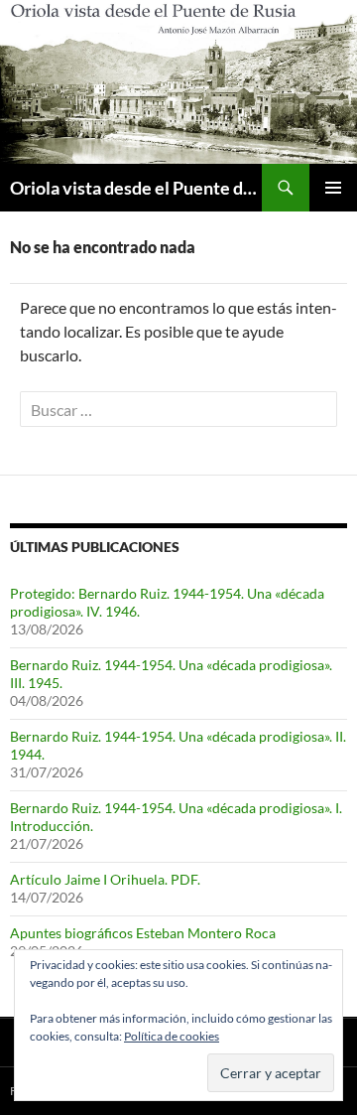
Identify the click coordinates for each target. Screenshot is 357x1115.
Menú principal (333, 187)
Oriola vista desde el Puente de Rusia (136, 188)
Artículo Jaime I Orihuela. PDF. (105, 879)
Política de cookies (171, 1036)
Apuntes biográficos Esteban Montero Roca (143, 932)
